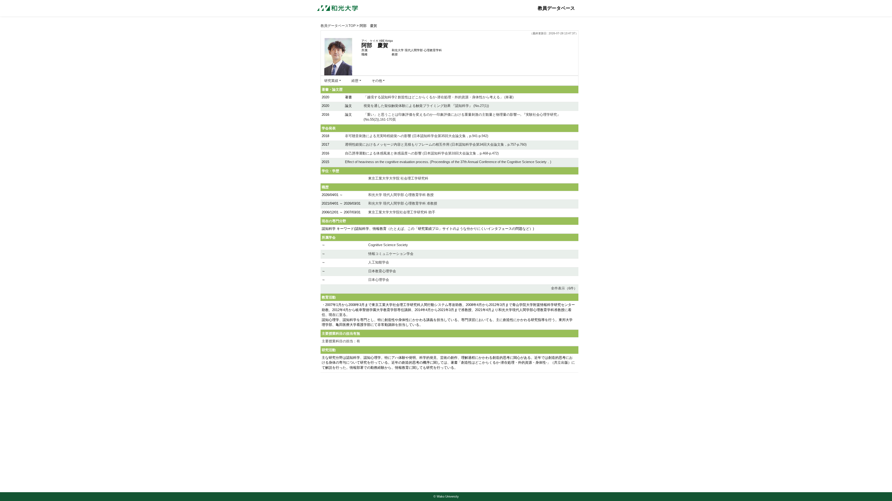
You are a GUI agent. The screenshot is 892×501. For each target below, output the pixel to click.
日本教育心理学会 (382, 271)
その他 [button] (377, 81)
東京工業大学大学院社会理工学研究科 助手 (401, 212)
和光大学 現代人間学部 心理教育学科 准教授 (402, 203)
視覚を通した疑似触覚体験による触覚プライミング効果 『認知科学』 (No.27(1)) (426, 106)
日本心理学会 (378, 280)
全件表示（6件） (564, 288)
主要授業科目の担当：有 (341, 341)
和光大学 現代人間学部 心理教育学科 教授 (401, 195)
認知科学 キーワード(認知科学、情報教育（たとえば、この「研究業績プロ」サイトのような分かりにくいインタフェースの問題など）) (428, 229)
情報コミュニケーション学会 (390, 254)
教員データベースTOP (338, 26)
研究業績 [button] (331, 81)
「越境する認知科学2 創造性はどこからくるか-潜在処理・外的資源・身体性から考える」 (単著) (439, 97)
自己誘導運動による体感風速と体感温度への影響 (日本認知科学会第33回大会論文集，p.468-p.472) (422, 153)
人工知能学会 (378, 262)
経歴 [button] (354, 81)
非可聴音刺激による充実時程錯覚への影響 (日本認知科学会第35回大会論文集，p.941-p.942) (416, 136)
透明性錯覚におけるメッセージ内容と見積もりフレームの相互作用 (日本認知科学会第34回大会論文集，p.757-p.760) (436, 144)
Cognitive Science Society (388, 245)
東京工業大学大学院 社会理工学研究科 (398, 178)
